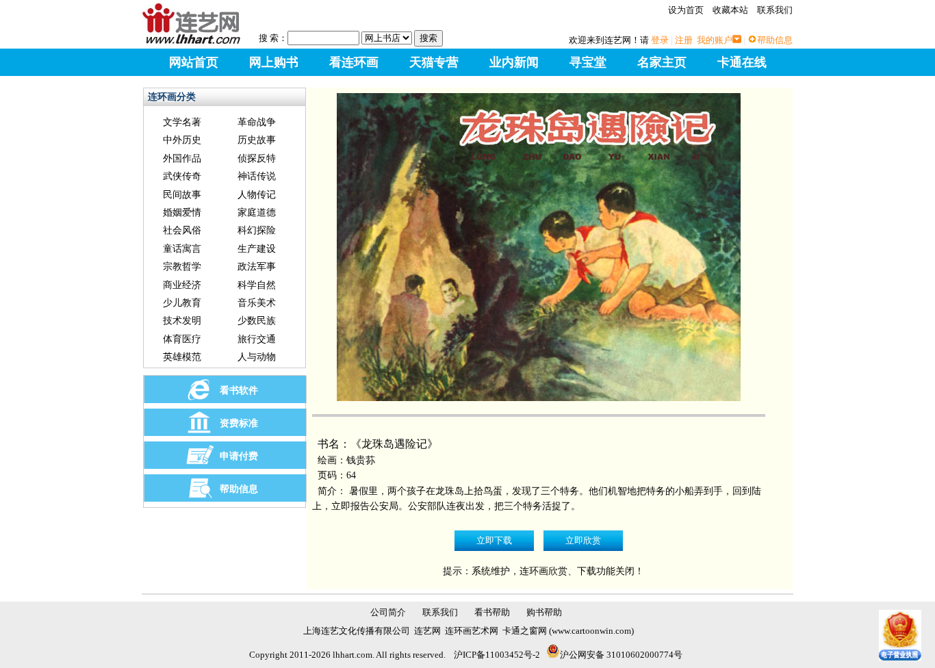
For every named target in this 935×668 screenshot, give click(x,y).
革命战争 (257, 122)
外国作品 (182, 158)
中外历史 (182, 140)
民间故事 (182, 195)
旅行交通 (257, 339)
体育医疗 (182, 339)
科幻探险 (257, 230)
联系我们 (775, 10)
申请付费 (239, 456)
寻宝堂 (587, 62)
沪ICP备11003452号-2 (497, 655)
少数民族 (257, 321)
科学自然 (257, 285)
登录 (660, 40)
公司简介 (388, 612)
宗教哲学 (182, 266)
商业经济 (182, 285)
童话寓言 (182, 249)
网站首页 (193, 62)
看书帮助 (492, 612)
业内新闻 (514, 62)
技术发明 (182, 321)
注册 (684, 40)
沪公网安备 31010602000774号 (621, 655)
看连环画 (354, 62)
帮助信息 (775, 40)
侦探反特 (257, 158)
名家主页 (662, 62)
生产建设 (257, 249)
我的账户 (714, 40)
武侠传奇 (182, 176)
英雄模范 (182, 357)
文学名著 (182, 122)
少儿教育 (182, 303)
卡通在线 (742, 62)
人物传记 (257, 195)
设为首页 (686, 10)
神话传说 (257, 176)
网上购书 (273, 62)
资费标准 (239, 423)
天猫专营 (434, 62)
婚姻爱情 (182, 212)
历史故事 (257, 140)
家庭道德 (257, 212)
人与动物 (257, 357)
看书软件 (239, 390)
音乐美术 (257, 303)
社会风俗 (182, 230)
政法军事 (257, 266)
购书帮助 (544, 612)
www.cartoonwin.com (591, 631)
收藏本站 (730, 10)
